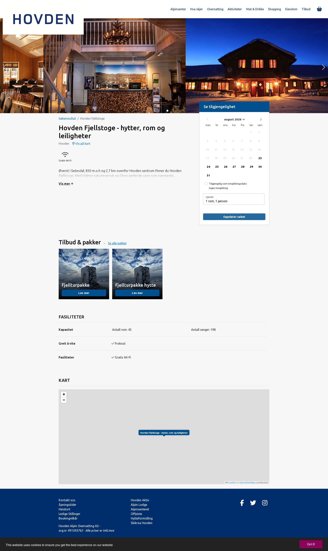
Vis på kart (82, 143)
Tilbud (306, 9)
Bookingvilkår (68, 518)
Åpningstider (67, 504)
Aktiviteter (235, 9)
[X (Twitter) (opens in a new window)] (253, 503)
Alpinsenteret (140, 509)
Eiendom (291, 9)
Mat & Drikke (255, 9)
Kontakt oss (67, 500)
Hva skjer (196, 9)
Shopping (274, 9)
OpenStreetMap (247, 482)
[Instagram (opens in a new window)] (264, 503)
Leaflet (231, 482)
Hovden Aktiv (140, 500)
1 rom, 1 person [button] (216, 201)
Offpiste (136, 513)
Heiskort (64, 509)
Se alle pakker (117, 243)
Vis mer (65, 183)
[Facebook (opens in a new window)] (242, 503)
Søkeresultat (67, 118)
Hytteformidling (142, 518)
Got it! (311, 544)
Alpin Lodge (139, 504)
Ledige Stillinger (69, 513)
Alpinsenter (178, 9)
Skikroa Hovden (141, 523)
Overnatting (215, 9)
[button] (4, 67)
